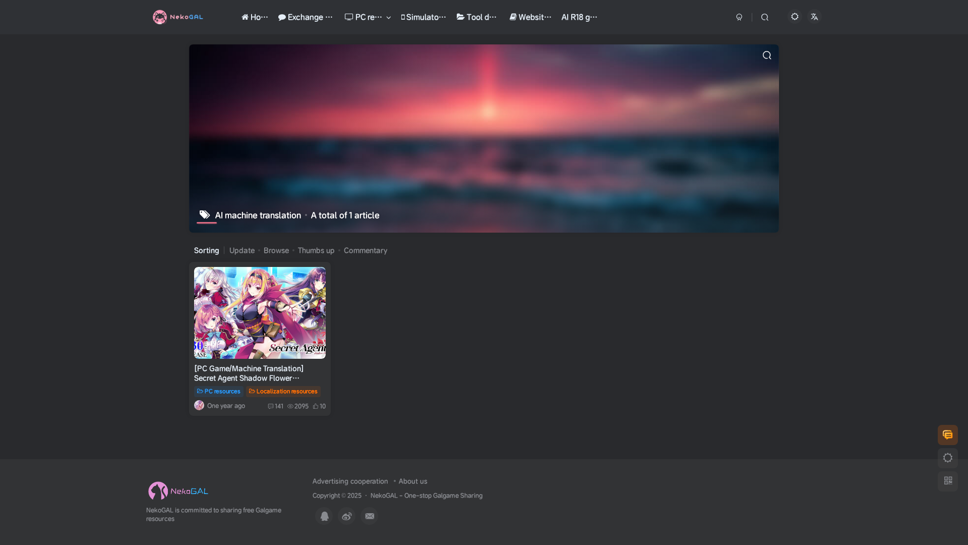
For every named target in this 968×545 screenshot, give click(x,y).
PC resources (222, 391)
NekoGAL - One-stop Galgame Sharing (426, 495)
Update (242, 250)
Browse (276, 250)
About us (413, 481)
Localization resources (287, 391)
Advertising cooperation (350, 481)
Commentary (365, 250)
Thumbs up (316, 250)
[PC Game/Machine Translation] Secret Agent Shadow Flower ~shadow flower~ (249, 378)
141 (279, 406)
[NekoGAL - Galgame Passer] (178, 490)
